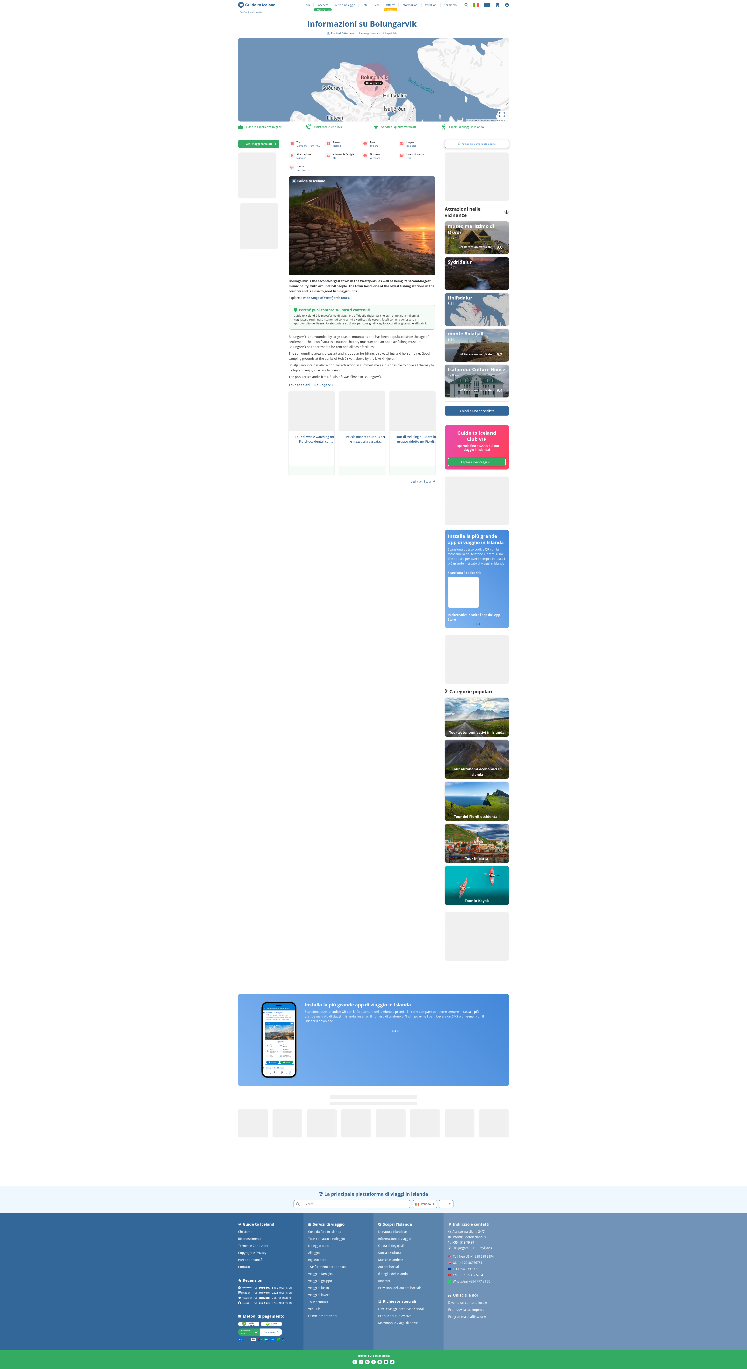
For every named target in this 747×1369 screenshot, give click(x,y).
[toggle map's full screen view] (502, 114)
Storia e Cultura (389, 1253)
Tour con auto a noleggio (326, 1239)
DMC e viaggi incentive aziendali (401, 1309)
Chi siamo (450, 5)
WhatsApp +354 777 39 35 (471, 1281)
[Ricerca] (466, 5)
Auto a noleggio (345, 5)
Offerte (390, 5)
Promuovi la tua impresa (466, 1310)
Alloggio (314, 1253)
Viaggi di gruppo (320, 1281)
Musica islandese (390, 1260)
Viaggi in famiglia (320, 1274)
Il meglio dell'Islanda (393, 1274)
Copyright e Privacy (252, 1253)
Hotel (365, 5)
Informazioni (410, 5)
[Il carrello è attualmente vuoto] (497, 5)
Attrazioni (431, 5)
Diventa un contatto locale (467, 1303)
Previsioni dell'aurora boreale (400, 1288)
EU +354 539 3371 (466, 1269)
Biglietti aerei (317, 1260)
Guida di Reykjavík (391, 1246)
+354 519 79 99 (463, 1242)
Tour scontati (318, 1302)
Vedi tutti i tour (421, 481)
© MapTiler (471, 120)
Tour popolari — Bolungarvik (311, 385)
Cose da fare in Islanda (324, 1232)
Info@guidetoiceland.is (469, 1237)
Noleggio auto (318, 1246)
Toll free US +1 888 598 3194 (473, 1256)
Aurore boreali (389, 1267)
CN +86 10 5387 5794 (468, 1275)
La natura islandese (392, 1232)
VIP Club (314, 1309)
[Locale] (476, 5)
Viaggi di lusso (318, 1288)
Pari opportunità (250, 1260)
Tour (307, 5)
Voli (377, 5)
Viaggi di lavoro (319, 1295)
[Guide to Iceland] (256, 5)
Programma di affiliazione (467, 1317)
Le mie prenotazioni (322, 1316)
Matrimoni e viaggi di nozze (398, 1323)
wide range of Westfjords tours (326, 298)
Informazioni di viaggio (394, 1239)
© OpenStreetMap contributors (492, 120)
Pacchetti (323, 5)
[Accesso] (507, 5)
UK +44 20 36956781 (467, 1263)
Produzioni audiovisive (394, 1316)
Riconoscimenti (249, 1239)
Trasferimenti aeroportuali (327, 1267)
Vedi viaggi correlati (258, 144)
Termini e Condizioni (253, 1246)
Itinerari (384, 1281)
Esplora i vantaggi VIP (476, 462)
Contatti (244, 1267)
